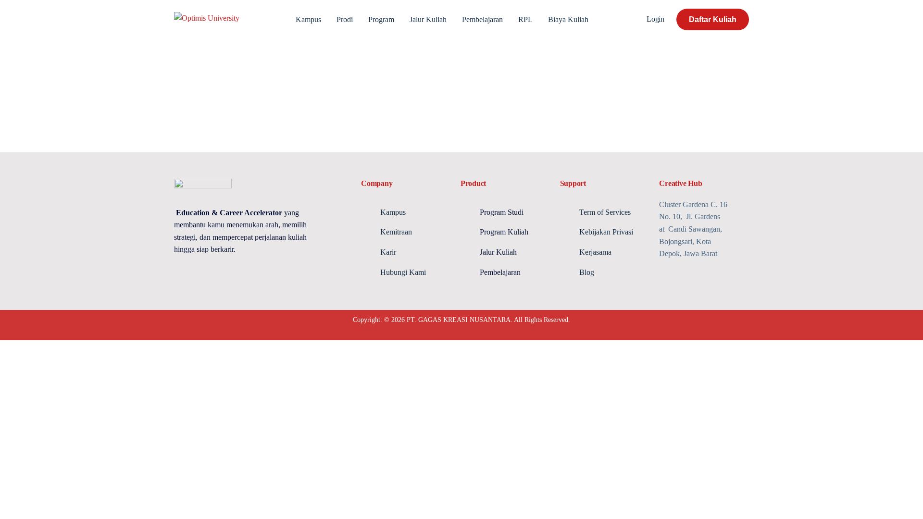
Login (655, 19)
